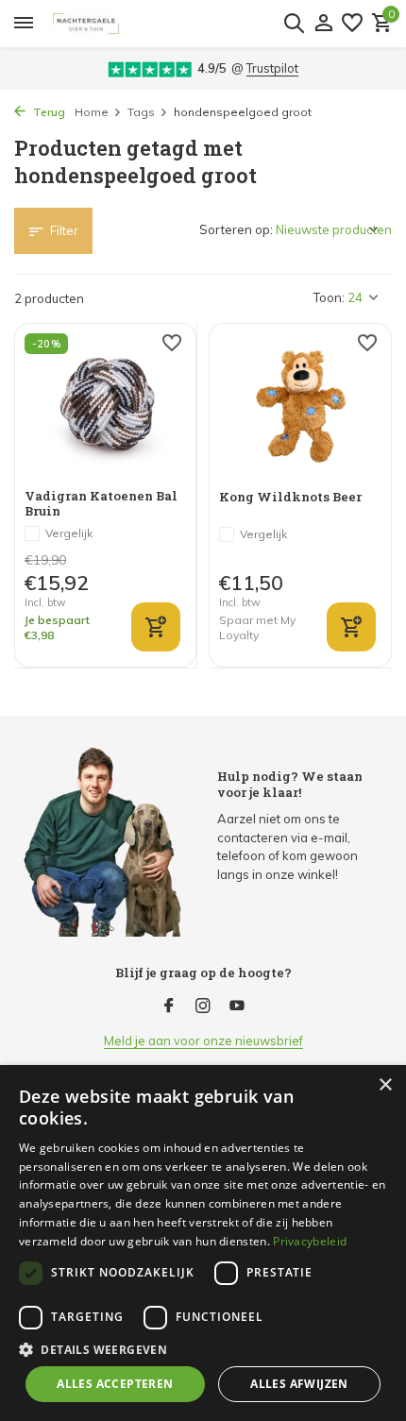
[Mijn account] (323, 23)
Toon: (329, 297)
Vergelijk (69, 533)
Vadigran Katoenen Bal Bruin (101, 503)
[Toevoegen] (155, 626)
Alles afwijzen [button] (299, 1384)
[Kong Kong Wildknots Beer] (300, 406)
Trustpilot (272, 68)
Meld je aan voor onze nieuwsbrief (203, 1040)
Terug (47, 112)
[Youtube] (237, 1006)
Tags (141, 112)
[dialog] (203, 1243)
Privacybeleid (310, 1241)
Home (92, 112)
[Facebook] (169, 1006)
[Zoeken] (294, 22)
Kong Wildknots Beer (290, 497)
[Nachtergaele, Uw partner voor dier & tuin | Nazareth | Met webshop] (181, 23)
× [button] (385, 1085)
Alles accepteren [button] (115, 1384)
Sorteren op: (236, 229)
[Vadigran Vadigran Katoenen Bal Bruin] (105, 405)
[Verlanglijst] (352, 23)
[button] (203, 1349)
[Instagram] (203, 1006)
